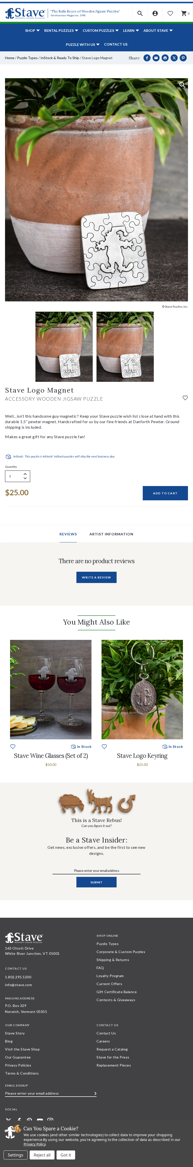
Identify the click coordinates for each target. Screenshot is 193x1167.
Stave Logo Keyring (142, 756)
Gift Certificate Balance (116, 992)
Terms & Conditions (22, 1073)
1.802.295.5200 (18, 977)
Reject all (42, 1155)
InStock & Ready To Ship (59, 58)
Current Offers (109, 984)
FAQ (100, 968)
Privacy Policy (34, 1144)
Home (9, 58)
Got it (66, 1155)
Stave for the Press (112, 1057)
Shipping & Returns (112, 960)
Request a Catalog (112, 1049)
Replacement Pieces (113, 1065)
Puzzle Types (27, 58)
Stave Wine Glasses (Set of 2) (51, 756)
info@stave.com (18, 985)
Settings (15, 1155)
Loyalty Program (110, 976)
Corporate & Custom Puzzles (120, 952)
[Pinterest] (183, 57)
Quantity (11, 467)
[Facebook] (147, 57)
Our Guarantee (18, 1057)
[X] (174, 57)
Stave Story (15, 1033)
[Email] (156, 57)
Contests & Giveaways (115, 1000)
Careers (103, 1041)
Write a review (96, 577)
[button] (140, 13)
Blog (9, 1041)
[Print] (165, 57)
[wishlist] (185, 397)
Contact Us (115, 44)
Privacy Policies (18, 1065)
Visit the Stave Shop (22, 1049)
